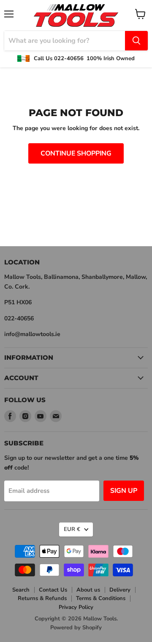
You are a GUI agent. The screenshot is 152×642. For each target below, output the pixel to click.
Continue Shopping (76, 153)
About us (88, 590)
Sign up (123, 490)
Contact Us (53, 590)
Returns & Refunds (42, 598)
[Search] (136, 40)
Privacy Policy (76, 607)
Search (21, 590)
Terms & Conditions (100, 598)
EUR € (72, 529)
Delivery (119, 590)
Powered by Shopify (76, 627)
